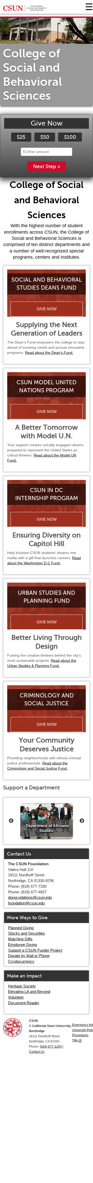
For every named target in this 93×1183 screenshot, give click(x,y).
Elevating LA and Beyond (29, 991)
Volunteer (16, 997)
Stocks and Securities (26, 933)
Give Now (47, 309)
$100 (70, 137)
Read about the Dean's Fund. (49, 352)
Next (81, 820)
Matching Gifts (20, 939)
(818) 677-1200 (51, 1046)
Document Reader (23, 1003)
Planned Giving (21, 928)
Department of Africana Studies (47, 828)
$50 (44, 137)
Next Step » (46, 166)
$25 (21, 137)
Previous (11, 820)
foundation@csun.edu (26, 903)
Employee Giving (22, 944)
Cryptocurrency (21, 961)
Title (77, 1040)
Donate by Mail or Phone (29, 955)
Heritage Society (22, 986)
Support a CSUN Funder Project (35, 950)
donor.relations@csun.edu (30, 897)
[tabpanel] (46, 62)
